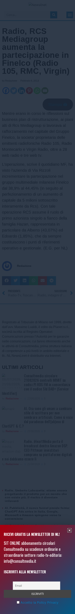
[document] (37, 307)
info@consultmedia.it (20, 561)
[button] (69, 530)
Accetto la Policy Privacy (39, 602)
